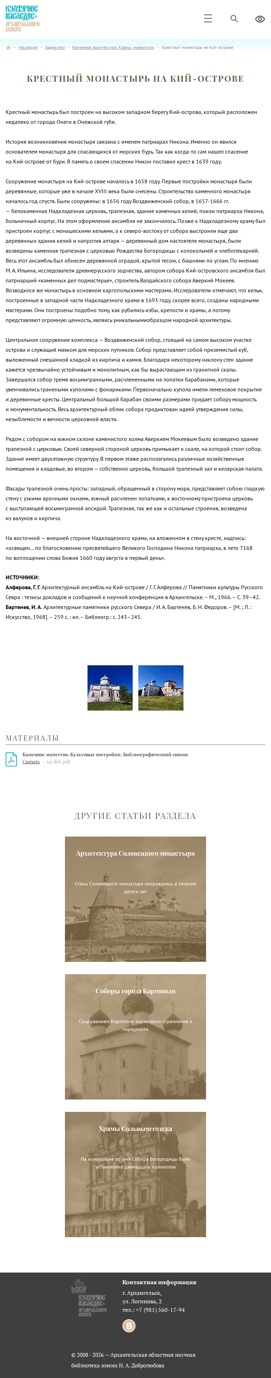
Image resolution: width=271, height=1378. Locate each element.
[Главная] (8, 47)
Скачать (31, 761)
